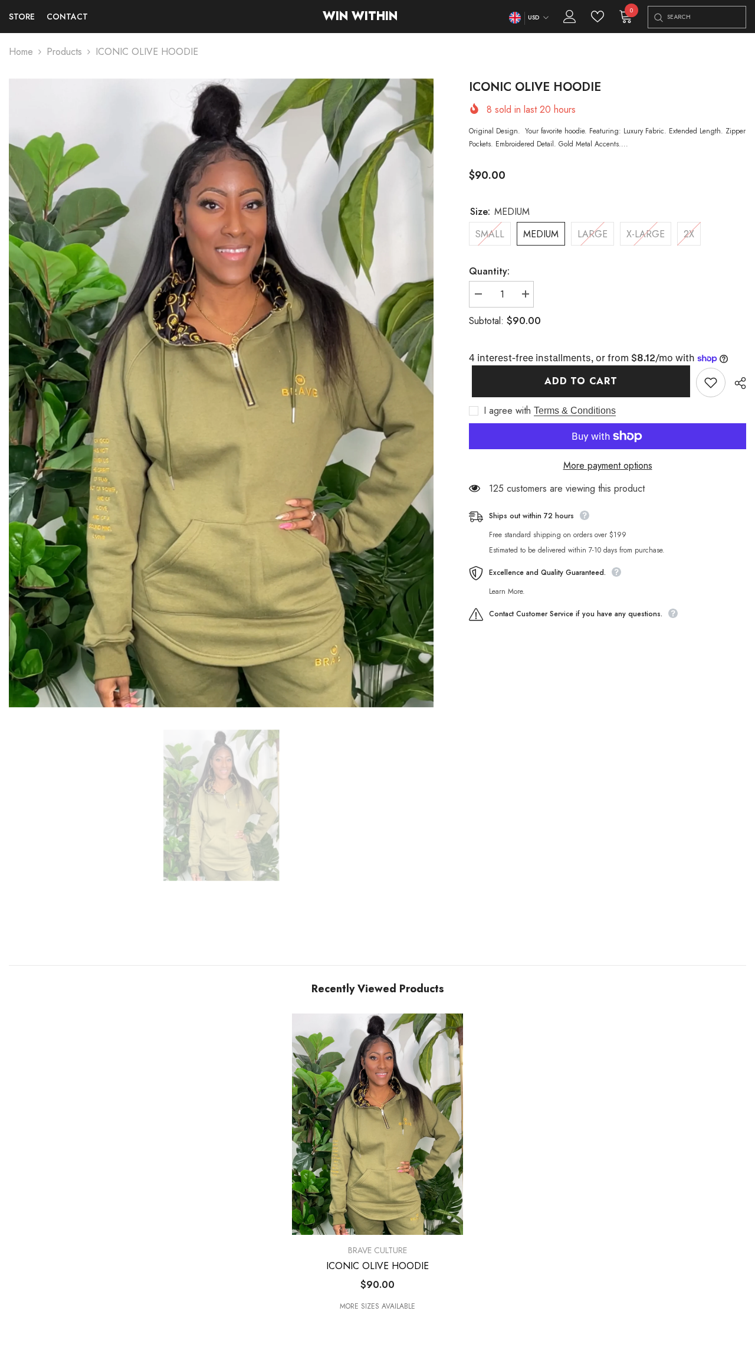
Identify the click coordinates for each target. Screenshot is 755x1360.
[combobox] (706, 17)
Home (21, 51)
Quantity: (489, 271)
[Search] (657, 17)
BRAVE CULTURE (377, 1250)
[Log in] (569, 16)
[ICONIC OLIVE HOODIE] (377, 1124)
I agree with (507, 411)
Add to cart (578, 381)
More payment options (607, 465)
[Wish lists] (597, 16)
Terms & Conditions (575, 411)
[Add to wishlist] (711, 382)
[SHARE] (736, 383)
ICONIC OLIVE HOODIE (377, 1266)
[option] (221, 393)
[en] (514, 18)
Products (64, 51)
